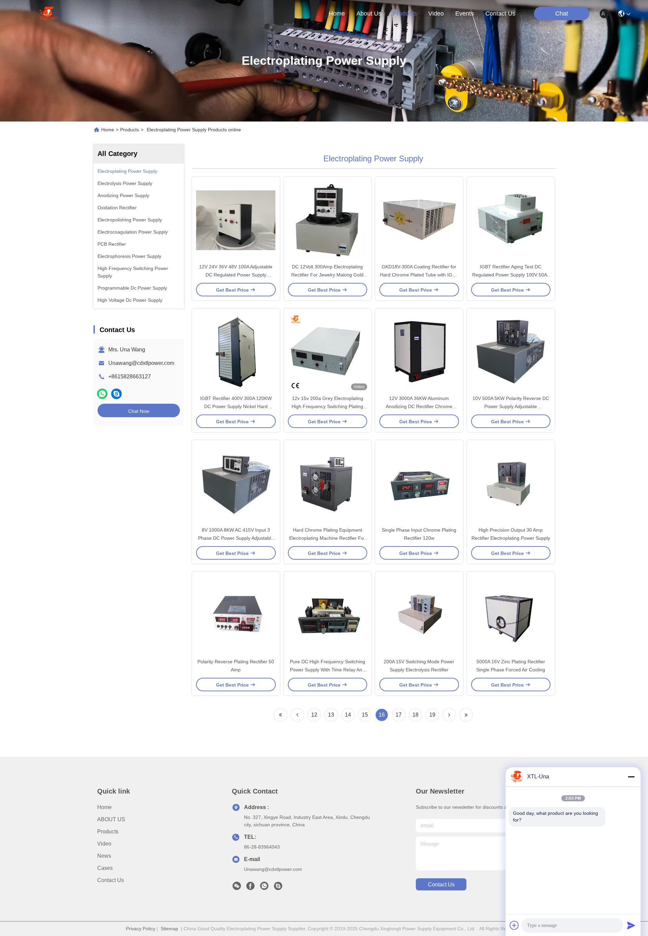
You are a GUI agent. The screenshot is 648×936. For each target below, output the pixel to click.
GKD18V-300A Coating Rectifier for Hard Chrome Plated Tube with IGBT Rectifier (419, 275)
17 (399, 715)
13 (331, 715)
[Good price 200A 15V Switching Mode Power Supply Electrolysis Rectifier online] (419, 614)
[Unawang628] (116, 393)
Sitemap (169, 928)
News (104, 856)
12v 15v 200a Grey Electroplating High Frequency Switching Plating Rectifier (327, 406)
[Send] (631, 925)
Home (337, 13)
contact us (500, 13)
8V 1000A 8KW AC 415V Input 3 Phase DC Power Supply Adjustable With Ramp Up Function (236, 538)
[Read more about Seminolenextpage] (280, 715)
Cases (105, 868)
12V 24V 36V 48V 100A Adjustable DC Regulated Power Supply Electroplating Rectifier (235, 275)
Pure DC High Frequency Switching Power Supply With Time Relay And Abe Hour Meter (327, 669)
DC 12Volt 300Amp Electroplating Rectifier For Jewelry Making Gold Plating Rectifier (327, 275)
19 (432, 715)
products (405, 13)
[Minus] (631, 777)
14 (348, 715)
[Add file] (514, 925)
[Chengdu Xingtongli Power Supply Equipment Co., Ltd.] (48, 13)
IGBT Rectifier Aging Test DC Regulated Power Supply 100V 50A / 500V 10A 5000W (510, 275)
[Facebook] (250, 887)
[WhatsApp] (102, 393)
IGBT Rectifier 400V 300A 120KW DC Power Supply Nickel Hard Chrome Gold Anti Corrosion (236, 406)
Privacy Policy (140, 928)
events (464, 13)
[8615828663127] (264, 887)
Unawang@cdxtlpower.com (141, 363)
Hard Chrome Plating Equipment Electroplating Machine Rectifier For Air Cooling (327, 538)
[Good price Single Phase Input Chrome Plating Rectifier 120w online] (419, 483)
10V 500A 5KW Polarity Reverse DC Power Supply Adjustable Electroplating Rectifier (511, 406)
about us (368, 13)
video (436, 13)
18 (415, 715)
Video (104, 844)
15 (365, 715)
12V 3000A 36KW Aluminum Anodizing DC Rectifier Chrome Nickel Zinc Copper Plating (419, 406)
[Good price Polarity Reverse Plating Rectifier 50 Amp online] (236, 614)
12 (314, 715)
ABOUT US (111, 819)
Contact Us (110, 880)
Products (129, 129)
